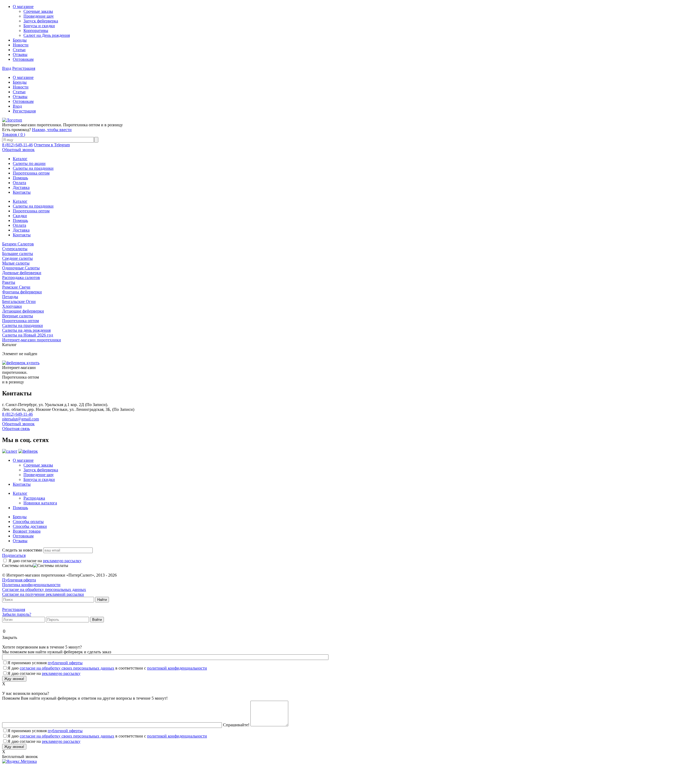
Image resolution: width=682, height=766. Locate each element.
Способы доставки (30, 526)
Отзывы (20, 54)
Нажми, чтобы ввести (52, 129)
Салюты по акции (29, 163)
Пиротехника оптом (31, 173)
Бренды (20, 40)
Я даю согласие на (45, 560)
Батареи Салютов (18, 244)
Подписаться (14, 555)
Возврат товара (26, 531)
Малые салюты (16, 263)
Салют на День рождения (46, 35)
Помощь (20, 178)
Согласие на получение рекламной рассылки (43, 594)
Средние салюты (17, 258)
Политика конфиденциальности (31, 584)
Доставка (21, 187)
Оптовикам (23, 59)
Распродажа (34, 498)
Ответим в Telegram (52, 145)
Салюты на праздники (33, 168)
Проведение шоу (38, 16)
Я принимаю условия (45, 662)
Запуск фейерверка (40, 21)
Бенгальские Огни (19, 301)
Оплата (19, 182)
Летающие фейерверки (23, 311)
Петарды (10, 296)
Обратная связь (16, 428)
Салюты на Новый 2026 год (27, 335)
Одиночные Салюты (21, 268)
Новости (21, 45)
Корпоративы (35, 30)
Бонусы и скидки (39, 25)
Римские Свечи (16, 287)
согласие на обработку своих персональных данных (67, 668)
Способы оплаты (28, 521)
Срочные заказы (38, 11)
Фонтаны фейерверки (22, 292)
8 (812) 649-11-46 (17, 145)
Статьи (19, 49)
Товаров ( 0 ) (13, 134)
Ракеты (8, 282)
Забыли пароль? (16, 614)
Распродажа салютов (21, 277)
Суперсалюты (14, 248)
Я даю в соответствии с (107, 668)
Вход (6, 68)
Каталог (20, 158)
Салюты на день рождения (26, 330)
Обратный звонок (18, 149)
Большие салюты (17, 253)
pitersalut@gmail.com (20, 419)
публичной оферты (65, 662)
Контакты (22, 192)
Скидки (20, 215)
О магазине (23, 6)
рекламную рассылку (62, 560)
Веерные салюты (17, 316)
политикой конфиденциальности (177, 668)
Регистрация (23, 68)
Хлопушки (12, 306)
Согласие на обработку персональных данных (44, 589)
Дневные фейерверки (21, 272)
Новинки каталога (40, 503)
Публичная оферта (19, 580)
